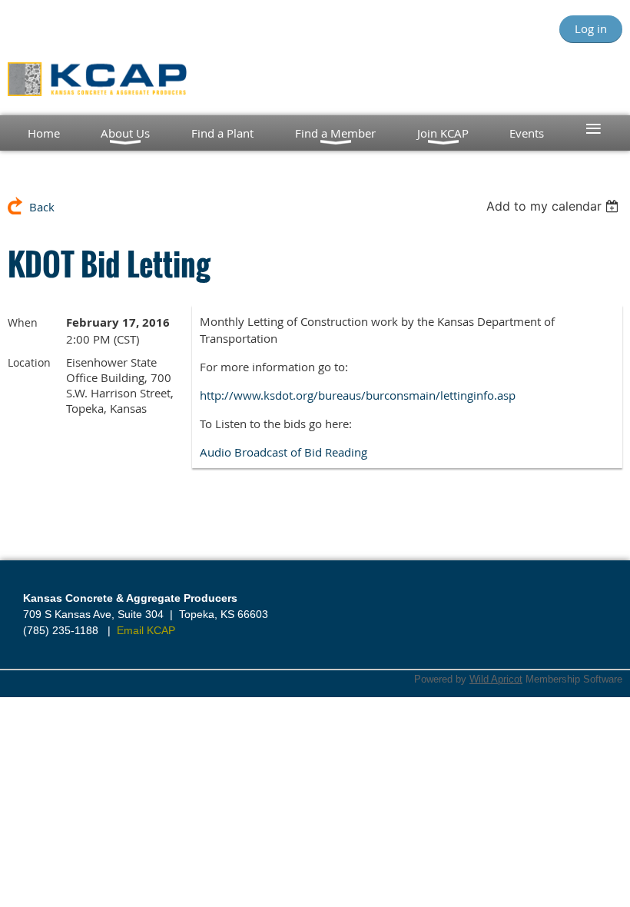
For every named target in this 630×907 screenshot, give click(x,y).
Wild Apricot (495, 679)
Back (42, 206)
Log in (591, 28)
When (23, 322)
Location (29, 362)
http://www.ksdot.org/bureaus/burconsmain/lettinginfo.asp (358, 395)
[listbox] (554, 206)
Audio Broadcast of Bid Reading (283, 452)
